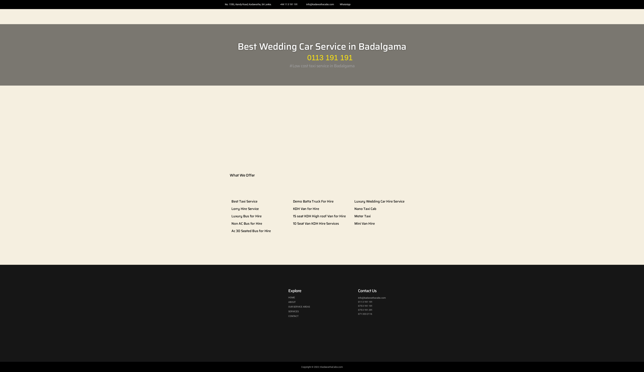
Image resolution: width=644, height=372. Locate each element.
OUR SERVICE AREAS (299, 306)
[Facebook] (402, 4)
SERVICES (293, 311)
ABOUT (292, 302)
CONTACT (293, 316)
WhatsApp (345, 4)
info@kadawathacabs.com (320, 4)
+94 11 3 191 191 (289, 4)
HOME (291, 297)
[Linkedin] (408, 4)
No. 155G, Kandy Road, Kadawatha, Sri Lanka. (248, 4)
